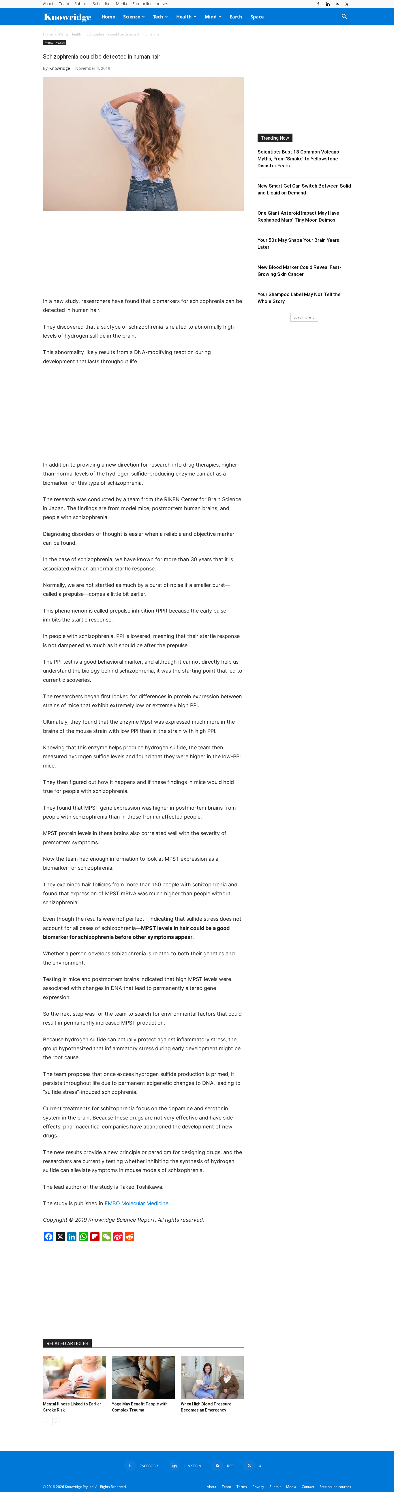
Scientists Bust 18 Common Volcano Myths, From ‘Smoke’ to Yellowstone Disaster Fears (298, 159)
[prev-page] (46, 1421)
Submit (80, 3)
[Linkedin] (327, 4)
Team (64, 3)
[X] (346, 4)
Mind (211, 17)
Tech (158, 17)
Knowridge (59, 68)
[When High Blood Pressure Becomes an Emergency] (212, 1377)
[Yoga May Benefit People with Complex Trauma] (143, 1377)
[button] (344, 17)
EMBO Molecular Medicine (136, 1203)
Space (257, 17)
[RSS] (337, 4)
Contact (308, 1486)
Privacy (258, 1486)
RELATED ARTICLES (67, 1343)
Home (108, 17)
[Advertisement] (143, 254)
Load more (302, 317)
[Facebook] (318, 4)
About (48, 3)
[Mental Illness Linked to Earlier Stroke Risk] (74, 1377)
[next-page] (55, 1421)
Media (121, 3)
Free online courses (150, 3)
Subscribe (101, 3)
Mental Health (69, 34)
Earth (236, 17)
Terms (242, 1486)
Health (184, 17)
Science (131, 17)
